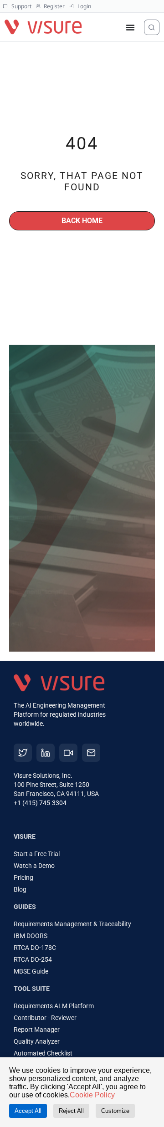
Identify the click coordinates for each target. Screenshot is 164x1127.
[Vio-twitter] (23, 753)
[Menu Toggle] (130, 27)
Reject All (71, 1110)
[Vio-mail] (91, 753)
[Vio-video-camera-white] (68, 753)
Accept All (28, 1110)
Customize (115, 1110)
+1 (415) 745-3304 (40, 802)
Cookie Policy (92, 1095)
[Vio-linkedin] (45, 753)
